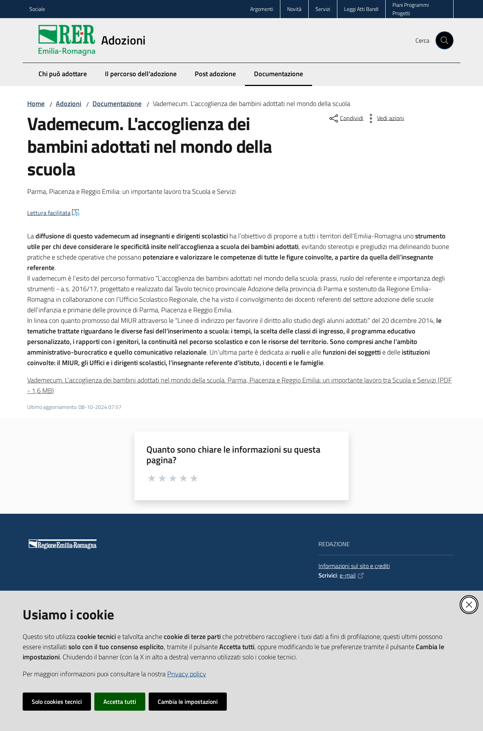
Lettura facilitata (49, 212)
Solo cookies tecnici (57, 701)
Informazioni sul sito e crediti (354, 565)
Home (36, 103)
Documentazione (117, 103)
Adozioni (68, 103)
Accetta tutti (119, 701)
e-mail (348, 575)
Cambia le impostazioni (188, 701)
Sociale (37, 9)
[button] (444, 40)
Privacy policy (186, 674)
